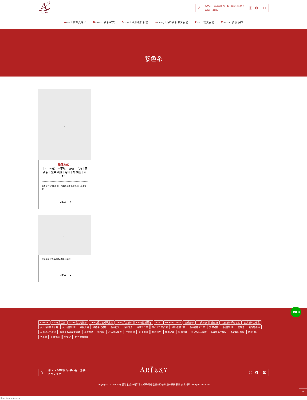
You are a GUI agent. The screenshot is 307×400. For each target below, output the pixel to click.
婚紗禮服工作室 (197, 327)
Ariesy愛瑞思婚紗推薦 (102, 322)
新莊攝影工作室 (218, 332)
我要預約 (232, 22)
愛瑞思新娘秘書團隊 (70, 332)
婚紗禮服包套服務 (171, 22)
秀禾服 (43, 337)
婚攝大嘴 (84, 327)
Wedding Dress (173, 322)
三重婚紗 (189, 322)
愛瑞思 (241, 327)
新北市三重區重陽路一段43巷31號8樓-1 (224, 6)
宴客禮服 (213, 327)
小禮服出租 (228, 327)
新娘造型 (182, 332)
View (63, 202)
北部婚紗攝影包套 (231, 322)
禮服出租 (252, 332)
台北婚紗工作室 (252, 322)
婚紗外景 (128, 327)
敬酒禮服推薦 (115, 332)
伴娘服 (214, 322)
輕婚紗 (67, 337)
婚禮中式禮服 (99, 327)
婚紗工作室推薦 (160, 327)
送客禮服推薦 (81, 337)
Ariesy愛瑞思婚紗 (78, 322)
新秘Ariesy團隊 (199, 332)
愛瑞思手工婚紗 (48, 332)
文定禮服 (130, 332)
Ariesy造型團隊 (143, 322)
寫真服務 (204, 22)
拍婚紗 (100, 332)
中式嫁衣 (202, 322)
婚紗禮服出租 (178, 327)
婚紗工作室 (142, 327)
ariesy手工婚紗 (124, 322)
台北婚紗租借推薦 (49, 327)
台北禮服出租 (69, 327)
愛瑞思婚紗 (254, 327)
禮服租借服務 (135, 22)
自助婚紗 (55, 337)
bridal (158, 322)
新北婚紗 (143, 332)
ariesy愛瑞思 (58, 322)
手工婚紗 (88, 332)
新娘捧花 (156, 332)
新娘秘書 (169, 332)
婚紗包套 (114, 327)
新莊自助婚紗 (237, 332)
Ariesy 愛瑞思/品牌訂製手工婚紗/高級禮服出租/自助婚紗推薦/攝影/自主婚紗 (152, 384)
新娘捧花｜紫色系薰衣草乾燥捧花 (56, 259)
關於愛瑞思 (75, 22)
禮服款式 (104, 22)
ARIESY (44, 322)
